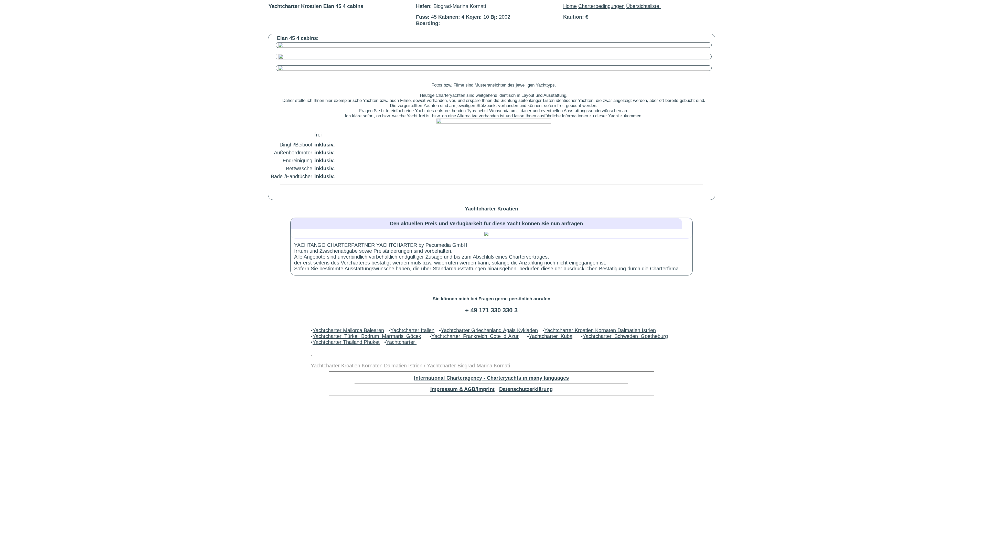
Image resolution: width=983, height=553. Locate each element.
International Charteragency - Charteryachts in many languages (491, 378)
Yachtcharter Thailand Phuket (346, 342)
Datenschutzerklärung (526, 389)
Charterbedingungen (601, 6)
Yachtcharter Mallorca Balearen (348, 330)
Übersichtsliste (643, 6)
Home (570, 6)
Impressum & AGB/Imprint (462, 389)
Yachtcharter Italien (412, 330)
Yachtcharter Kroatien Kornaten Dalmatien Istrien (600, 330)
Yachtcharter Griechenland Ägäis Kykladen (489, 330)
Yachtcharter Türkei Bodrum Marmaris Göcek (367, 336)
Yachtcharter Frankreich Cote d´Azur (475, 336)
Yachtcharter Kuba (550, 336)
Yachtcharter (401, 342)
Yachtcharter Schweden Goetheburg (625, 336)
